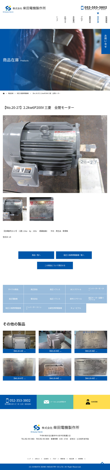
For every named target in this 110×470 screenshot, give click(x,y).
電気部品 (34, 299)
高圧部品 (34, 289)
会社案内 (73, 19)
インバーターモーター (96, 289)
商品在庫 (98, 19)
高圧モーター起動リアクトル (96, 299)
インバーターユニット (33, 308)
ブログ (81, 18)
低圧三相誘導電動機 (13, 308)
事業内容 (90, 19)
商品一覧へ (36, 255)
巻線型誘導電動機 (55, 308)
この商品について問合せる (55, 265)
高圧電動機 (13, 299)
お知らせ (65, 19)
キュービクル (76, 308)
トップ (57, 18)
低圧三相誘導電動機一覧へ (74, 255)
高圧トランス (55, 289)
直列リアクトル (76, 299)
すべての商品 (13, 289)
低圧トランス (55, 299)
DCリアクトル (75, 289)
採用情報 (106, 19)
